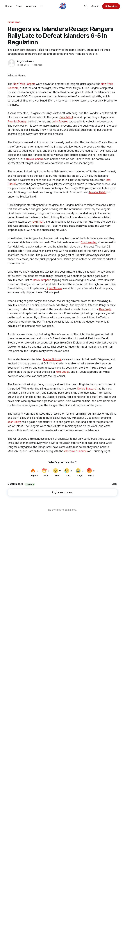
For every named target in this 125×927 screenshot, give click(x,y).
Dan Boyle (105, 309)
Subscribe (111, 6)
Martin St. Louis (52, 359)
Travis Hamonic (35, 159)
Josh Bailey (14, 421)
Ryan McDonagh (17, 121)
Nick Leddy (62, 371)
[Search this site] (85, 6)
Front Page (14, 22)
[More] (41, 6)
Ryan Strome (54, 288)
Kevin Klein (37, 221)
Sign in (95, 6)
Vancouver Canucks (76, 451)
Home (8, 6)
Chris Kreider (88, 242)
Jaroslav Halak (97, 192)
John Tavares (60, 121)
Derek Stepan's (42, 280)
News (19, 6)
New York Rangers (24, 83)
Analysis (31, 6)
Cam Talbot (66, 117)
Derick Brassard (86, 388)
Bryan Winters (25, 61)
